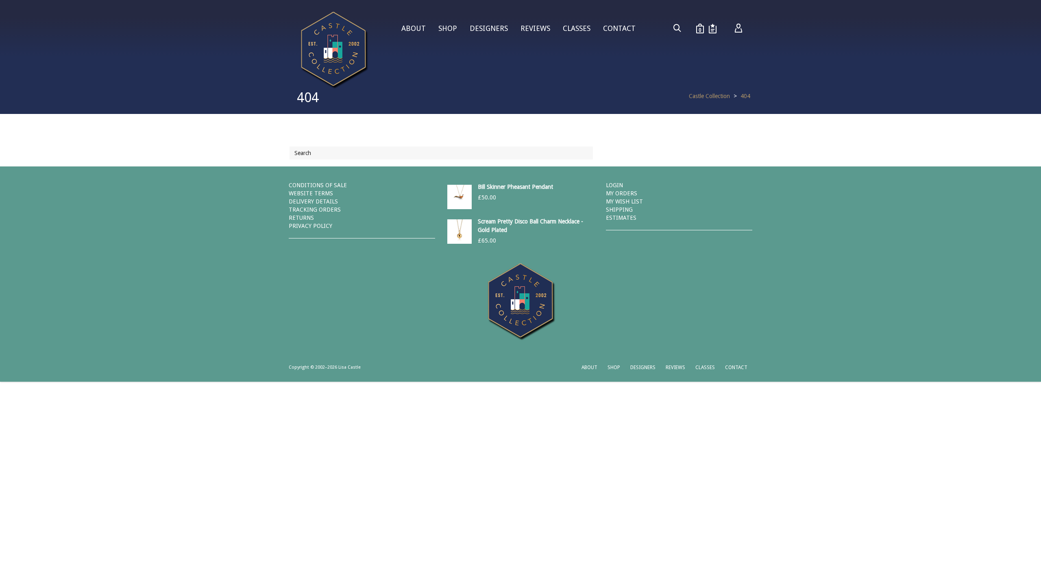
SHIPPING (619, 209)
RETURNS (301, 217)
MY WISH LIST (624, 201)
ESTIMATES (621, 217)
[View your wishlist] (712, 28)
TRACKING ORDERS (315, 209)
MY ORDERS (621, 193)
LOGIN (614, 185)
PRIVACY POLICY (310, 226)
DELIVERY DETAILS (313, 201)
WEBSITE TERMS (311, 193)
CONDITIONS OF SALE (318, 185)
